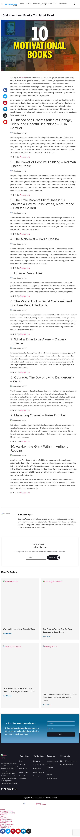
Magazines (4, 818)
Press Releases (6, 821)
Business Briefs (6, 819)
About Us (3, 823)
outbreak (23, 78)
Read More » (7, 633)
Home (2, 809)
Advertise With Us (7, 824)
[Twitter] (5, 96)
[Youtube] (5, 122)
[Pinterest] (5, 103)
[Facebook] (5, 90)
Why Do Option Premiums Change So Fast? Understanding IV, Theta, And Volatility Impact (60, 697)
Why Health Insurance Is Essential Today (19, 629)
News (2, 816)
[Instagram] (5, 115)
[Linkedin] (5, 109)
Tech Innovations (6, 811)
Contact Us (4, 828)
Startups (3, 814)
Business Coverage (7, 813)
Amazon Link (25, 157)
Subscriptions (5, 826)
